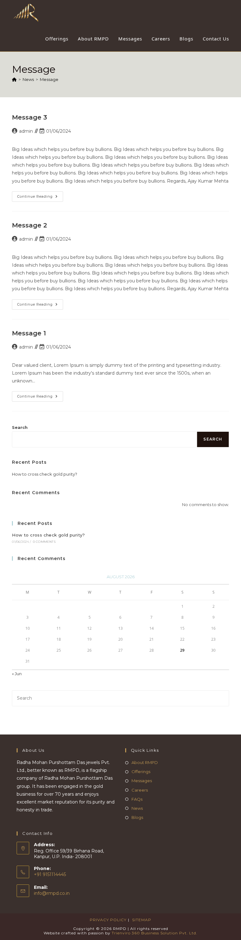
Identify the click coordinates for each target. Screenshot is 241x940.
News (137, 808)
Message (49, 79)
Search (20, 427)
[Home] (14, 79)
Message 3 (29, 117)
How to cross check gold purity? (44, 474)
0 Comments (44, 542)
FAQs (136, 799)
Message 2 (29, 225)
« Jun (17, 673)
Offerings (140, 771)
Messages (141, 780)
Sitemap (141, 919)
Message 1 (29, 333)
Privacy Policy (108, 919)
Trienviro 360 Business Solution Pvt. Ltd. (154, 933)
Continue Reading (40, 198)
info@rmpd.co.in (52, 893)
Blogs (137, 817)
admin (26, 131)
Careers (139, 790)
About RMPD (144, 762)
